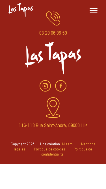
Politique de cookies (49, 149)
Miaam (67, 143)
